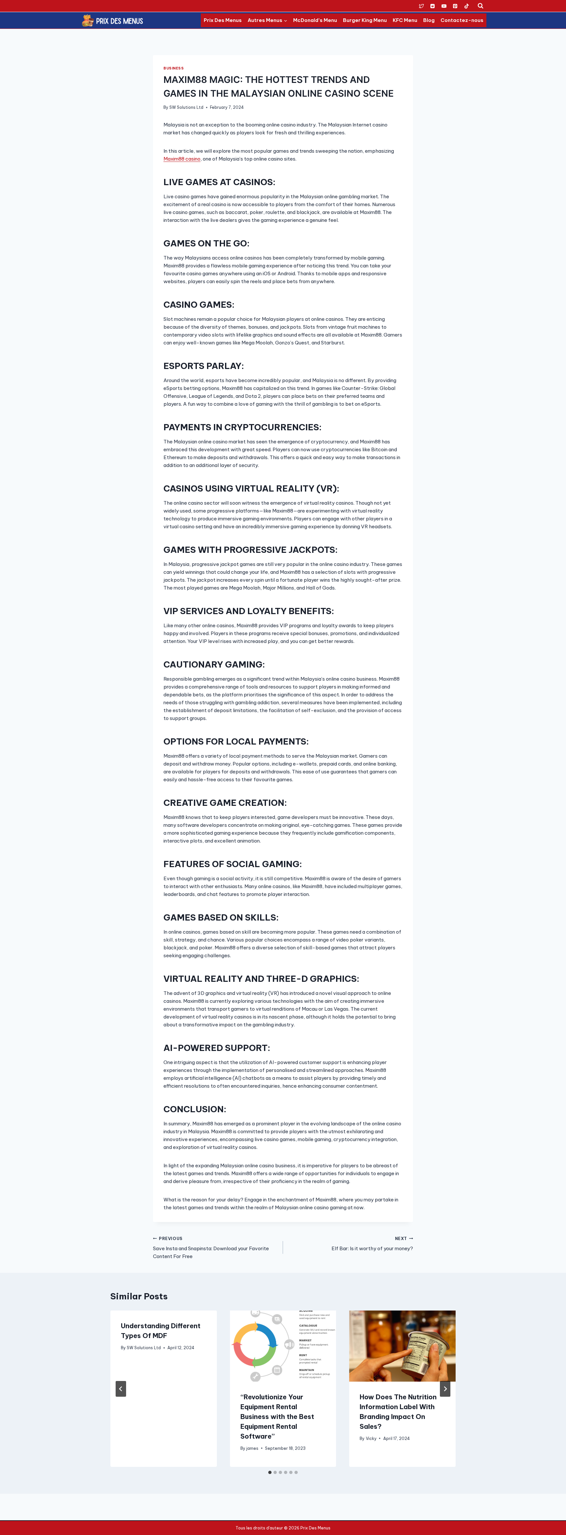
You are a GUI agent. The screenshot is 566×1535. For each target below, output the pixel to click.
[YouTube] (444, 6)
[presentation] (283, 1346)
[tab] (270, 1472)
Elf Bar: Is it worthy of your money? (372, 1244)
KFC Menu (405, 20)
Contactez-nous (462, 20)
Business (173, 68)
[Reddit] (433, 6)
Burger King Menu (365, 20)
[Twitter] (421, 6)
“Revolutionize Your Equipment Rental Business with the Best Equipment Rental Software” (277, 1416)
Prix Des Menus (223, 20)
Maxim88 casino (181, 159)
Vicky (371, 1438)
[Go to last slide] (121, 1389)
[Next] (445, 1389)
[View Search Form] (480, 6)
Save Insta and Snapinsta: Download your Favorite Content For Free (211, 1248)
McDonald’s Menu (315, 20)
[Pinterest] (455, 6)
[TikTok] (466, 6)
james (252, 1448)
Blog (429, 20)
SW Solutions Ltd (186, 107)
